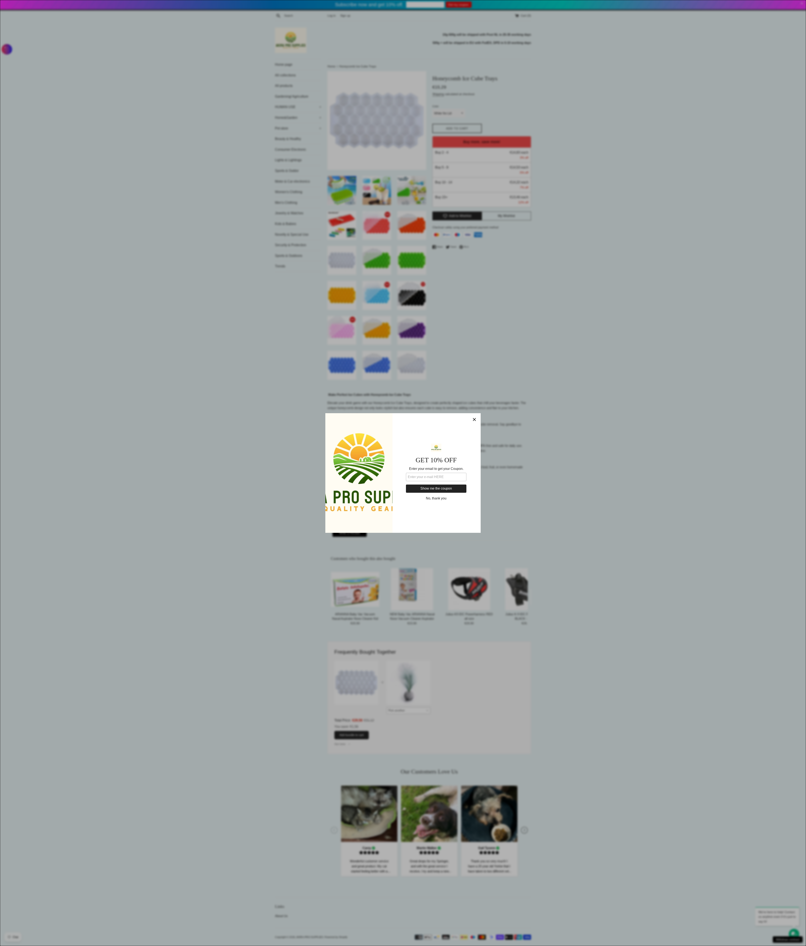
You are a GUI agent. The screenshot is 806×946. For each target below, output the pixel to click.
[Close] (474, 419)
